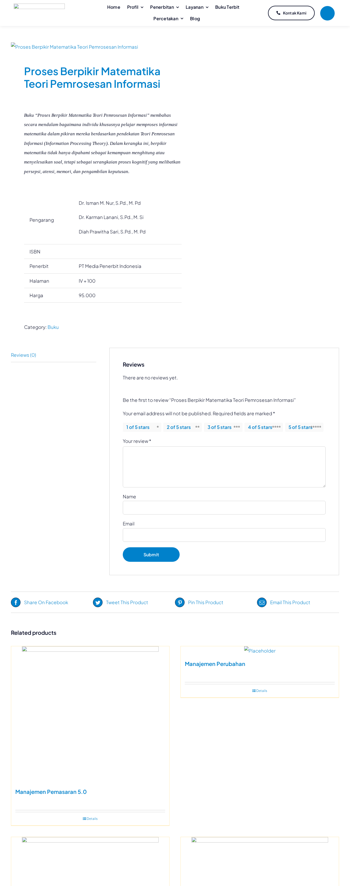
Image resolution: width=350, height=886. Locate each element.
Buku (53, 327)
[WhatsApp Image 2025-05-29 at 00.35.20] (89, 46)
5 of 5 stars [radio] (300, 427)
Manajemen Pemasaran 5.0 (51, 791)
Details (92, 819)
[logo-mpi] (39, 6)
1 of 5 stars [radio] (138, 427)
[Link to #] (327, 13)
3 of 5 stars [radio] (220, 427)
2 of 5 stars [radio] (179, 427)
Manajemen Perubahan (215, 663)
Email (129, 524)
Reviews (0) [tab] (23, 355)
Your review (137, 441)
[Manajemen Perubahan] (260, 650)
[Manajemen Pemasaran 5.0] (90, 714)
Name (129, 496)
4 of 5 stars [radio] (260, 427)
